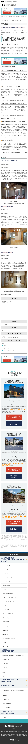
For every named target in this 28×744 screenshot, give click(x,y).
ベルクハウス (6, 609)
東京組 (4, 589)
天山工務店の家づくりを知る (13, 476)
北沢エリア (5, 668)
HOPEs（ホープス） (8, 646)
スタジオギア (6, 626)
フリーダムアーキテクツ (8, 601)
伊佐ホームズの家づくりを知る (13, 529)
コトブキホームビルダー (8, 577)
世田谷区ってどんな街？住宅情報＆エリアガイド (8, 650)
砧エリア (5, 676)
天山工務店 (5, 630)
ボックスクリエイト (7, 617)
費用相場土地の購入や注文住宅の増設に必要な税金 (14, 691)
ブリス (4, 605)
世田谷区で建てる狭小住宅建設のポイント (8, 712)
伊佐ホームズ (6, 569)
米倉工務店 (5, 634)
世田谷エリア (6, 659)
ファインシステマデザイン (9, 597)
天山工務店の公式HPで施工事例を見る (14, 469)
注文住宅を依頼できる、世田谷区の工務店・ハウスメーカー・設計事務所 (13, 559)
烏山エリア (5, 672)
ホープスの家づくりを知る (13, 423)
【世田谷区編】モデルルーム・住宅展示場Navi (10, 680)
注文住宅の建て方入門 (7, 685)
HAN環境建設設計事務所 (9, 638)
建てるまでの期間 (7, 703)
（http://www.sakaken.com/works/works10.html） (17, 83)
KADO (4, 642)
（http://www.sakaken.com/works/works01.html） (17, 115)
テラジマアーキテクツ (8, 593)
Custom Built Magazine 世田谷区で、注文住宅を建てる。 (11, 1)
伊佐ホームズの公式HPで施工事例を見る (14, 522)
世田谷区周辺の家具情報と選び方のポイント (13, 655)
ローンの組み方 (6, 707)
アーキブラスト (6, 565)
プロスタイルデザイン (8, 613)
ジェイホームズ (6, 581)
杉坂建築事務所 (6, 585)
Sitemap (5, 717)
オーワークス (6, 573)
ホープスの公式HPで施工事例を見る (14, 417)
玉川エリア (5, 663)
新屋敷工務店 (6, 622)
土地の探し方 (6, 699)
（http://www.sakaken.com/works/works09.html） (17, 100)
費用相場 (5, 695)
